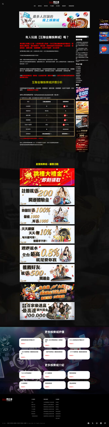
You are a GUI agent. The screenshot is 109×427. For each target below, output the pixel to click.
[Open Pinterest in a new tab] (105, 423)
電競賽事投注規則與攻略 (49, 416)
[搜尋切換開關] (2, 3)
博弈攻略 (46, 5)
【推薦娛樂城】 (71, 5)
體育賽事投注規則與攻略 (49, 409)
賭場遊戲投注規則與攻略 (49, 406)
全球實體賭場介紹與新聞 (49, 402)
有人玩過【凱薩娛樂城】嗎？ (82, 43)
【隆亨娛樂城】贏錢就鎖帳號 (53, 352)
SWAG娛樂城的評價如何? (77, 340)
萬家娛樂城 (72, 373)
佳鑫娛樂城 (78, 70)
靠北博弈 (58, 5)
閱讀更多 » (23, 343)
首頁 (35, 5)
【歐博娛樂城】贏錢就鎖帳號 (82, 42)
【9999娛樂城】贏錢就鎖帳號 (78, 352)
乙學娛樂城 (78, 71)
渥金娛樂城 (72, 383)
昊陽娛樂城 (78, 78)
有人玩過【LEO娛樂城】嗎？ (82, 52)
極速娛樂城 (48, 383)
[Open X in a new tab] (92, 423)
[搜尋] (88, 37)
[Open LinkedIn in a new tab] (101, 423)
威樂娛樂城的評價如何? (28, 340)
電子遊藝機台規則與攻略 (49, 413)
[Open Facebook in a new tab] (88, 423)
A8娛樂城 (78, 73)
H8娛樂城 (78, 77)
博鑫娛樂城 (78, 75)
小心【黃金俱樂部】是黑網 (81, 55)
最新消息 (40, 5)
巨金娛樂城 (78, 66)
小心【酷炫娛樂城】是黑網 (81, 48)
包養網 (57, 402)
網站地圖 (57, 418)
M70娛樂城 (48, 373)
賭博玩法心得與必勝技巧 (49, 404)
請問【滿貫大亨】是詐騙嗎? (82, 54)
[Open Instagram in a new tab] (97, 423)
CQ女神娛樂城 (79, 80)
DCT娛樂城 (78, 68)
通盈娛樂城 (78, 82)
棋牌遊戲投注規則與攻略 (49, 411)
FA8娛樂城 (24, 383)
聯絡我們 (64, 5)
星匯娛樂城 (58, 416)
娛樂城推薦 (58, 411)
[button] (20, 19)
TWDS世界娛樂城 (26, 373)
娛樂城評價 (58, 413)
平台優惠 (52, 5)
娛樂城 (57, 404)
